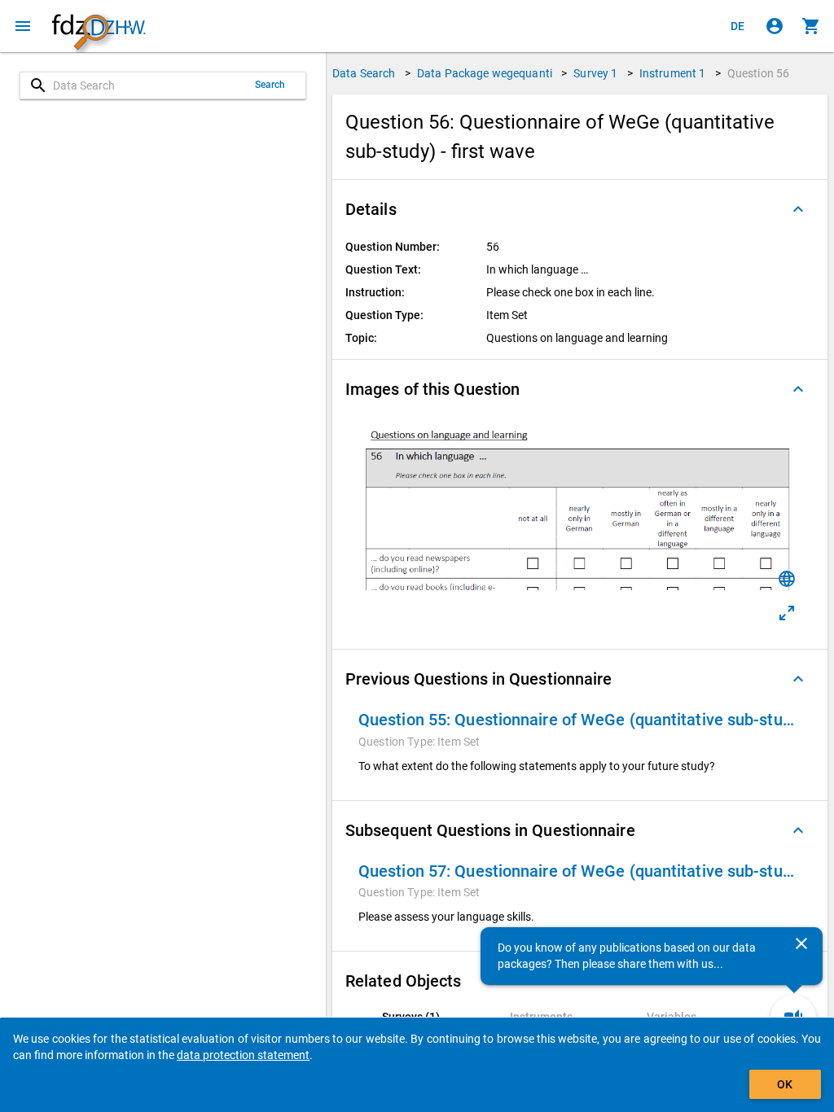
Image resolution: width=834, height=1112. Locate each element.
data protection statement (243, 1055)
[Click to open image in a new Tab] (786, 613)
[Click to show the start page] (98, 26)
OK (784, 1084)
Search (270, 84)
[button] (579, 209)
